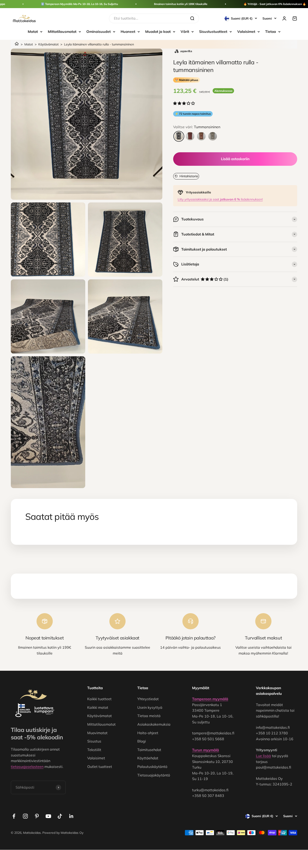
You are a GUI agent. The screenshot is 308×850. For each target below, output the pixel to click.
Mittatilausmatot (62, 31)
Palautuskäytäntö (152, 766)
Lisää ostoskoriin (235, 159)
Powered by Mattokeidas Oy (62, 833)
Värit (185, 31)
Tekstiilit (94, 749)
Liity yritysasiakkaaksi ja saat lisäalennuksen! (220, 199)
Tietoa (270, 31)
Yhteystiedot (148, 699)
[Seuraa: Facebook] (14, 816)
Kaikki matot (97, 707)
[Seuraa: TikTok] (60, 816)
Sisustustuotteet (213, 31)
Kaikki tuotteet (99, 699)
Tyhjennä (178, 18)
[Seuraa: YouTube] (48, 816)
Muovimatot (97, 733)
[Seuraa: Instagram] (25, 816)
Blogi (141, 741)
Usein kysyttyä (149, 707)
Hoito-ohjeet (147, 733)
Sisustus (94, 741)
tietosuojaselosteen (27, 766)
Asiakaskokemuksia (153, 724)
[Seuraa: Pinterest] (37, 816)
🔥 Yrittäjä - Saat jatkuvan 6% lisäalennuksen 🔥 (275, 4)
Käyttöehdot (147, 758)
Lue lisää (263, 756)
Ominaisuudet (98, 31)
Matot (33, 31)
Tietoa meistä (149, 715)
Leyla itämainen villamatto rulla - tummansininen (99, 44)
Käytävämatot (48, 44)
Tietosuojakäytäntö (153, 775)
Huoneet (128, 31)
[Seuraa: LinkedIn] (71, 816)
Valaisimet (246, 31)
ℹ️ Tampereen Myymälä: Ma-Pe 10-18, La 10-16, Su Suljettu (79, 4)
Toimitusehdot (149, 749)
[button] (184, 103)
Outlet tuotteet (99, 766)
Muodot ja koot (158, 31)
